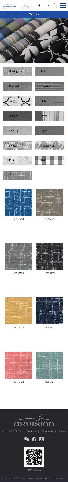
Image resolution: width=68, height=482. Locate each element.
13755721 (49, 381)
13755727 (49, 219)
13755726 (19, 273)
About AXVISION (11, 431)
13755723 (49, 327)
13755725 (49, 273)
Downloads (47, 431)
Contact (62, 431)
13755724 (19, 327)
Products (31, 431)
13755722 (19, 381)
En (47, 5)
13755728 (19, 219)
